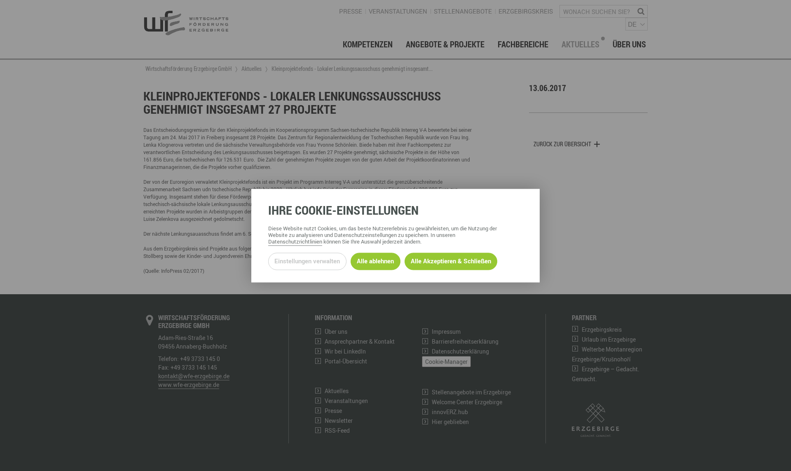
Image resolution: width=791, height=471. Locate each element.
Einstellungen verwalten (307, 261)
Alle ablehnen (375, 261)
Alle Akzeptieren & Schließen (451, 261)
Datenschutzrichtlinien (295, 241)
